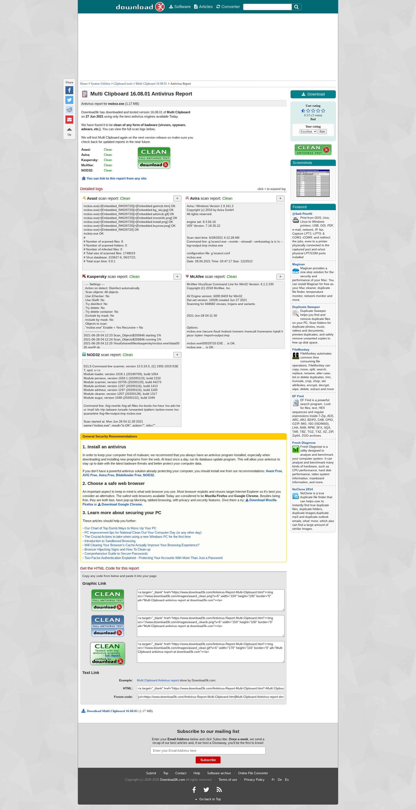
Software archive (219, 773)
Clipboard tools (123, 83)
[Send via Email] (69, 119)
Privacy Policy (254, 779)
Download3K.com (172, 779)
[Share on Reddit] (69, 110)
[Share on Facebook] (69, 90)
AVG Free (90, 475)
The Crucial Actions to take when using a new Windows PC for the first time (137, 536)
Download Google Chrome (122, 504)
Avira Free (106, 475)
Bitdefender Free (128, 475)
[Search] (297, 7)
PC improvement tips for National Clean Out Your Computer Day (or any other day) (143, 532)
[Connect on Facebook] (194, 791)
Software (182, 6)
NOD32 (148, 475)
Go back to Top (210, 799)
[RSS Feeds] (219, 791)
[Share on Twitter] (69, 100)
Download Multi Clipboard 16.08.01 (113, 711)
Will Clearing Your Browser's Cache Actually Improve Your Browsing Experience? (141, 545)
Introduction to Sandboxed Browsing (109, 541)
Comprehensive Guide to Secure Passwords (116, 553)
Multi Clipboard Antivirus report (158, 680)
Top (165, 773)
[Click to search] (297, 7)
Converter (230, 6)
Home (84, 83)
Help (196, 773)
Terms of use (228, 779)
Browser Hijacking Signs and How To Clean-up (117, 549)
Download (316, 94)
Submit (151, 773)
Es (287, 779)
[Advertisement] (208, 47)
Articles (206, 6)
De (280, 779)
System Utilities (100, 83)
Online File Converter (253, 773)
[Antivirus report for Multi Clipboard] (154, 167)
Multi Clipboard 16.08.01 (151, 83)
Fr (273, 779)
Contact (180, 773)
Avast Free (274, 471)
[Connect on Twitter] (206, 791)
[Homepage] (141, 6)
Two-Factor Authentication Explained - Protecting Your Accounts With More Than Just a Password (153, 558)
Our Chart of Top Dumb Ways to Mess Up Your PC (120, 528)
